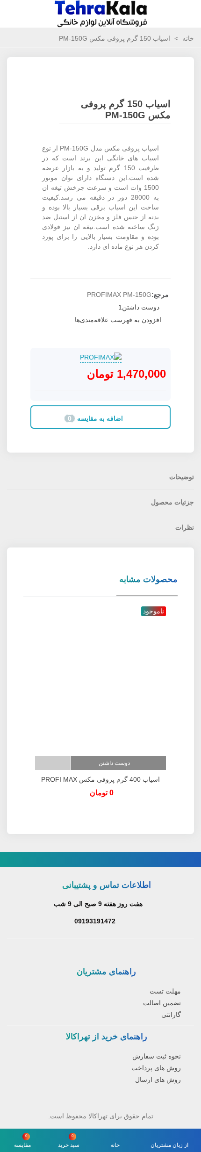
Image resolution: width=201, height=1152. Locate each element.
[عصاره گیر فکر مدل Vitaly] (37, 105)
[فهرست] (185, 14)
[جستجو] (16, 14)
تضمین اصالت (162, 1003)
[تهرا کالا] (100, 14)
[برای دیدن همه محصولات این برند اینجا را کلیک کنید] (101, 358)
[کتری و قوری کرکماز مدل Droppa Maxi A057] (51, 105)
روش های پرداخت (156, 1068)
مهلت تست (165, 991)
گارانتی (171, 1014)
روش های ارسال (158, 1079)
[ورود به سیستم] (167, 14)
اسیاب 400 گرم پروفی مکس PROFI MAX (100, 779)
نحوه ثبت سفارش (156, 1056)
